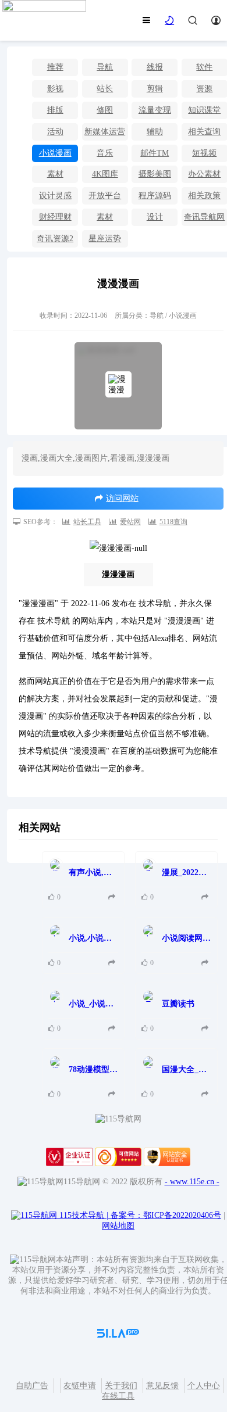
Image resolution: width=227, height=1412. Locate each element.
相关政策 (204, 195)
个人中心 (203, 1385)
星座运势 (104, 238)
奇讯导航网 (204, 217)
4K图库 (105, 174)
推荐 (55, 67)
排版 (55, 110)
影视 (55, 88)
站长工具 (87, 522)
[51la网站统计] (118, 1335)
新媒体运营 (104, 131)
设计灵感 (55, 195)
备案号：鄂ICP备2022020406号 (166, 1215)
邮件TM (154, 153)
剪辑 (155, 88)
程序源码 (155, 195)
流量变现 (155, 110)
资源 (204, 88)
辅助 (155, 131)
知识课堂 (204, 110)
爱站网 (130, 522)
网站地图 (118, 1225)
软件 (204, 67)
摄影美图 (155, 174)
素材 (55, 174)
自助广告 (32, 1385)
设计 (155, 217)
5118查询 (173, 522)
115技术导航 (84, 1215)
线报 (155, 67)
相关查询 (204, 131)
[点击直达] (113, 897)
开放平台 (104, 195)
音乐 (105, 153)
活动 (55, 131)
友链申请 (79, 1385)
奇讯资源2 (55, 238)
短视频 (204, 153)
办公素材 (204, 174)
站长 (105, 88)
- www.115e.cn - (192, 1181)
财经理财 (55, 217)
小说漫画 (55, 153)
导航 (105, 67)
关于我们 (121, 1385)
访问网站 (122, 498)
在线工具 (118, 1396)
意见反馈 (162, 1385)
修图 (105, 110)
